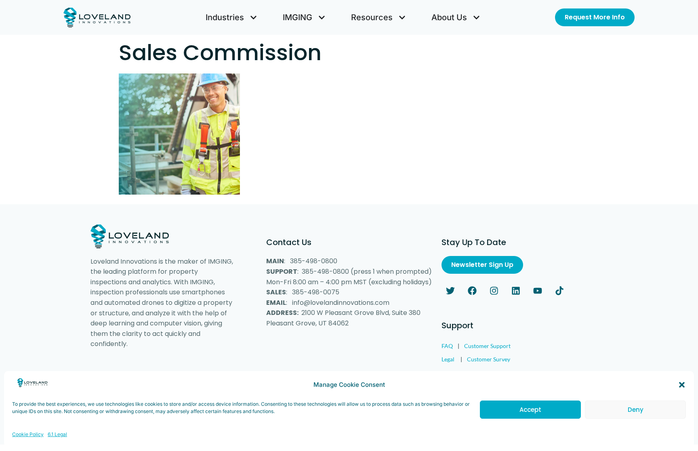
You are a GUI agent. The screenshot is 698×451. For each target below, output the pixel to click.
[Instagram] (494, 291)
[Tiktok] (559, 291)
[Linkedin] (516, 291)
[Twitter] (450, 291)
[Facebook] (472, 291)
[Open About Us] (476, 17)
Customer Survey (488, 359)
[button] (682, 385)
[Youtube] (538, 291)
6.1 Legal (57, 434)
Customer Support (487, 345)
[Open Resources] (402, 17)
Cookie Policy (28, 434)
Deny (635, 409)
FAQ (447, 345)
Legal (448, 359)
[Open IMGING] (321, 17)
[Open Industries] (253, 17)
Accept (530, 409)
